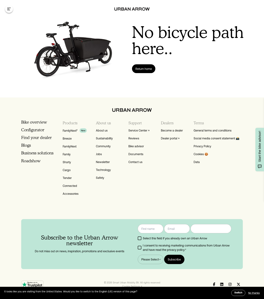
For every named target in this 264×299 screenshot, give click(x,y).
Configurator (32, 130)
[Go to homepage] (132, 9)
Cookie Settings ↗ (132, 286)
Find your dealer (36, 137)
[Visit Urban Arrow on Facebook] (214, 284)
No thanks (254, 292)
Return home (143, 68)
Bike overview (34, 122)
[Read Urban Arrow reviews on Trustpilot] (32, 284)
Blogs (26, 145)
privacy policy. (176, 249)
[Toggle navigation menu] (9, 9)
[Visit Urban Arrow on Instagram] (230, 284)
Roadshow (30, 161)
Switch (238, 292)
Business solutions (37, 153)
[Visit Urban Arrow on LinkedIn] (222, 284)
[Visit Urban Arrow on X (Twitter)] (238, 284)
